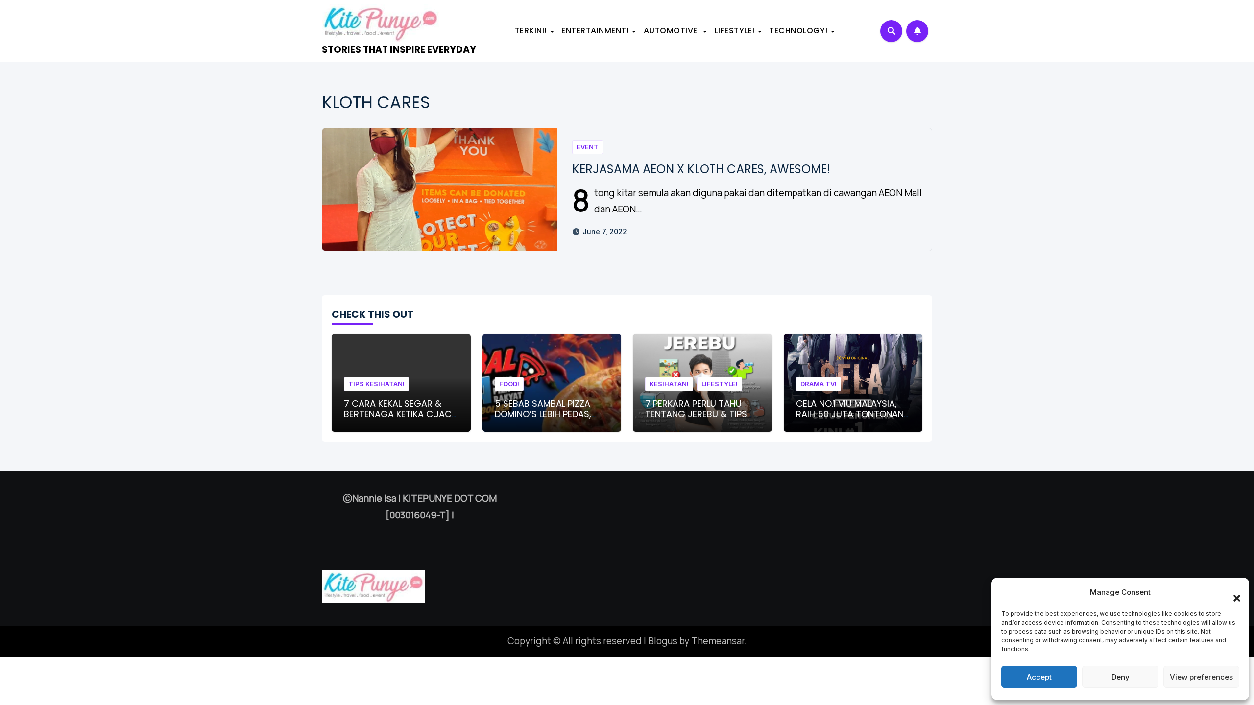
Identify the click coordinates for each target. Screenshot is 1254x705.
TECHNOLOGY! (799, 30)
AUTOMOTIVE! (673, 30)
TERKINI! (532, 30)
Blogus (662, 640)
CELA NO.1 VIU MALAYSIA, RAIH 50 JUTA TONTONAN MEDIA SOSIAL (850, 414)
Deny (1120, 677)
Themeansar (717, 640)
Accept (1039, 677)
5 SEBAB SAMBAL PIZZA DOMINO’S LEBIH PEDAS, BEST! (543, 414)
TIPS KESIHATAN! (376, 384)
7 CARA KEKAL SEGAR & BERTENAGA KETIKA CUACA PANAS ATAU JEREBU (401, 414)
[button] (1232, 592)
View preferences (1201, 677)
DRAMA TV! (818, 384)
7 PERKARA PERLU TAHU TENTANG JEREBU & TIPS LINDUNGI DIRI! (696, 414)
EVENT (588, 147)
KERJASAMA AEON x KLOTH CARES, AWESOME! (701, 169)
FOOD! (509, 384)
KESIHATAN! (669, 384)
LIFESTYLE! (736, 30)
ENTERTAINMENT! (596, 30)
